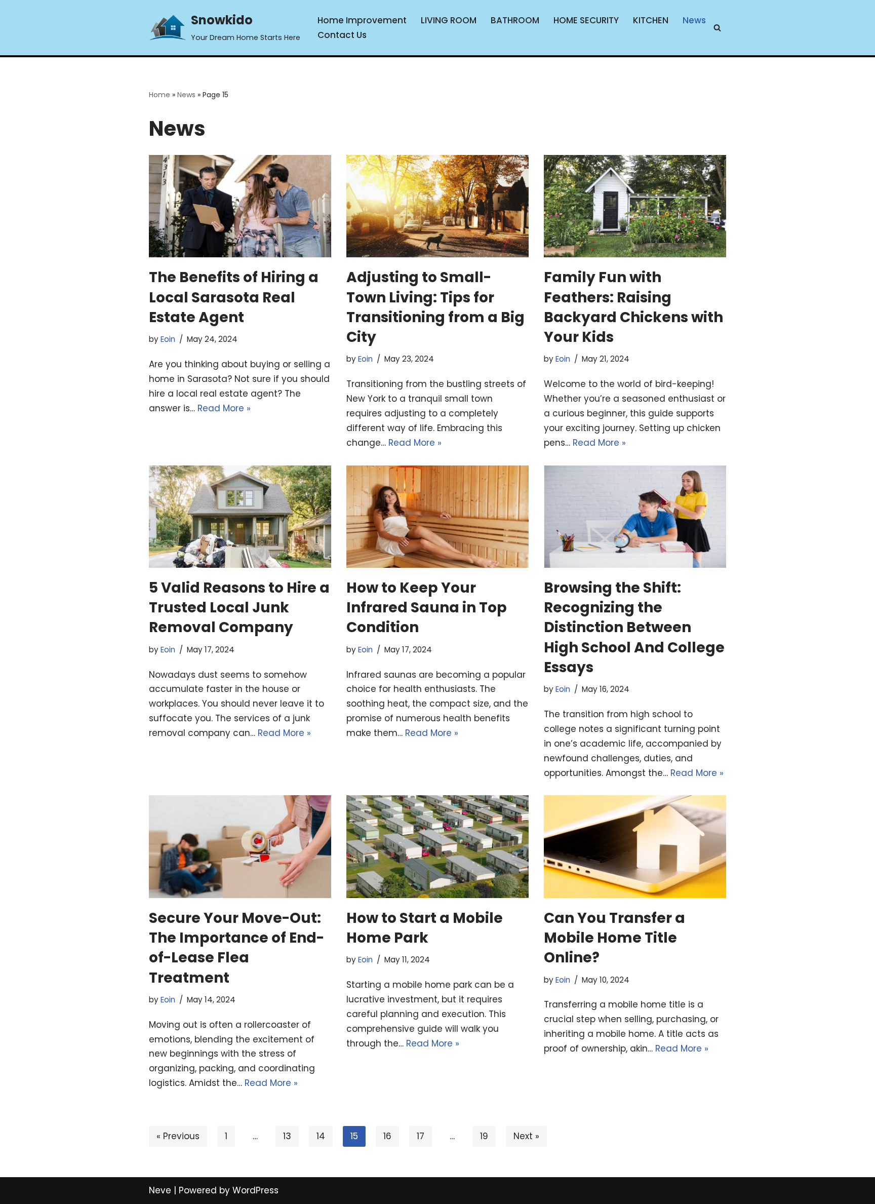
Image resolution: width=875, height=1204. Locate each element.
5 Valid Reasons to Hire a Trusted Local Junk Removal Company (239, 607)
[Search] (717, 27)
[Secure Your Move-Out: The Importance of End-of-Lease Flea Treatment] (240, 846)
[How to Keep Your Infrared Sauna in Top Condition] (437, 516)
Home (159, 95)
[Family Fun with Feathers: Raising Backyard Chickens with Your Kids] (635, 206)
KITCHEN (650, 20)
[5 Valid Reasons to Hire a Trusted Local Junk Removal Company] (240, 516)
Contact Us (342, 35)
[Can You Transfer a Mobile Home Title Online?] (635, 846)
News (694, 20)
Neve (160, 1190)
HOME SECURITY (586, 20)
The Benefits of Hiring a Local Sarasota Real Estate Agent (234, 297)
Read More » (224, 408)
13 (287, 1136)
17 (420, 1136)
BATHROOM (515, 20)
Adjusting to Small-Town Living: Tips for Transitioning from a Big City (435, 307)
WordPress (255, 1190)
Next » (526, 1136)
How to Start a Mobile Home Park (424, 928)
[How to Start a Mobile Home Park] (437, 846)
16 (387, 1136)
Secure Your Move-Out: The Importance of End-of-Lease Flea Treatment (236, 948)
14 (320, 1136)
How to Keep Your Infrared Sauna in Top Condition (426, 607)
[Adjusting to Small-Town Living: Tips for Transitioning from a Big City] (437, 206)
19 (484, 1136)
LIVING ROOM (448, 20)
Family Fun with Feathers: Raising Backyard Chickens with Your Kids (633, 307)
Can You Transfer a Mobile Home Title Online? (614, 937)
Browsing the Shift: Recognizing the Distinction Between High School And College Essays (634, 627)
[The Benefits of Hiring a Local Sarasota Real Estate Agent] (240, 206)
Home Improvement (362, 20)
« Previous (178, 1136)
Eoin (168, 339)
